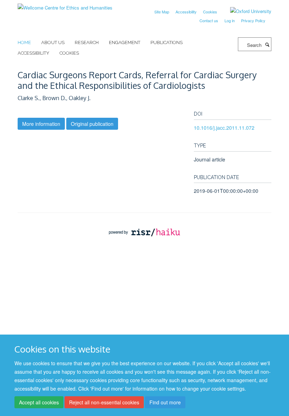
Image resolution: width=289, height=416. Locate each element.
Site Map (161, 11)
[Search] (267, 44)
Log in (230, 20)
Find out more (165, 402)
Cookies (210, 11)
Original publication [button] (92, 123)
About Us (52, 42)
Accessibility (186, 11)
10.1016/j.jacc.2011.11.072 (224, 127)
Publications (166, 42)
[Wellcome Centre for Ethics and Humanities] (65, 5)
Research (87, 42)
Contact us (208, 20)
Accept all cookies (39, 402)
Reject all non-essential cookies (104, 402)
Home (24, 42)
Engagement (124, 42)
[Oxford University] (245, 11)
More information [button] (41, 123)
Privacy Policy (253, 20)
